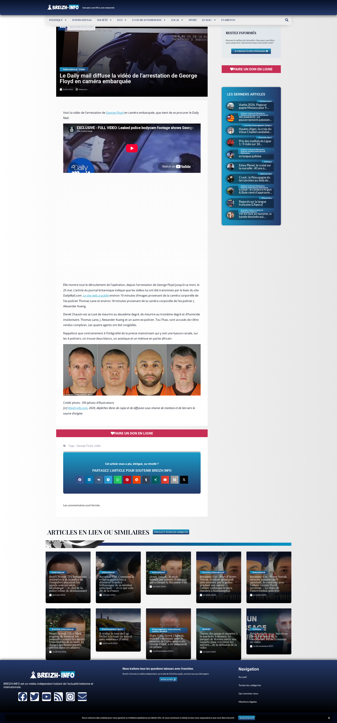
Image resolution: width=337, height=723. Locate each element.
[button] (287, 20)
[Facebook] (22, 696)
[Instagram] (70, 696)
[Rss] (58, 696)
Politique (56, 20)
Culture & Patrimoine (147, 20)
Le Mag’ (207, 20)
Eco (120, 20)
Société (102, 20)
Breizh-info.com (77, 408)
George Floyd (115, 113)
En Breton (228, 20)
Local (175, 20)
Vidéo (81, 69)
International (82, 20)
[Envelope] (82, 696)
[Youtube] (46, 696)
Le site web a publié (96, 295)
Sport (193, 20)
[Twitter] (34, 696)
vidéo (97, 445)
